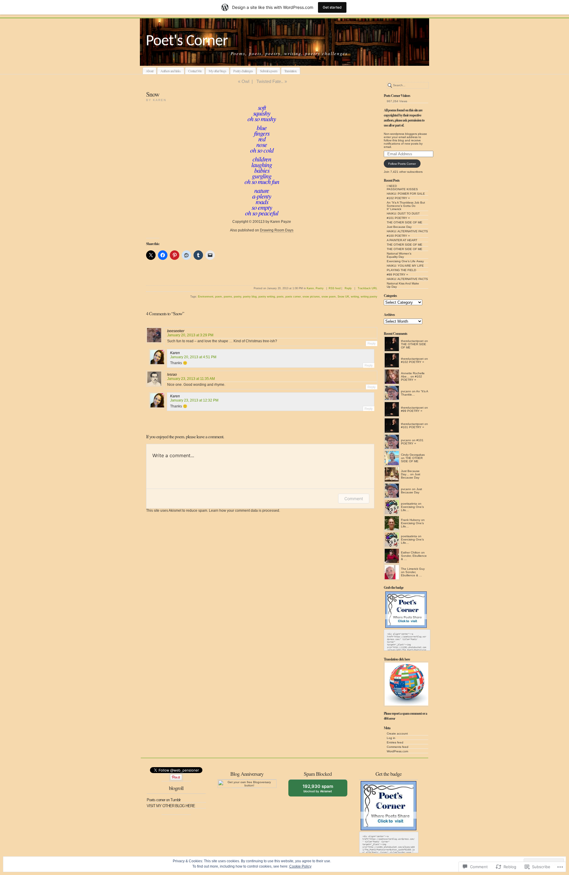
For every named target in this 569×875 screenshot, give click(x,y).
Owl (245, 81)
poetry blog (250, 296)
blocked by (322, 789)
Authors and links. (170, 70)
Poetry (320, 288)
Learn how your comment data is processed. (244, 510)
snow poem (329, 296)
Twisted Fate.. (269, 81)
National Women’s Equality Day (399, 255)
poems (228, 296)
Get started (332, 7)
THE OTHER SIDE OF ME (404, 222)
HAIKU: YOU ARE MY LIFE (405, 265)
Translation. (290, 70)
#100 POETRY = (398, 235)
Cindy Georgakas (413, 454)
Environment (205, 296)
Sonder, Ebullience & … (411, 573)
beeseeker (175, 331)
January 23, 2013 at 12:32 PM (194, 400)
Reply (348, 288)
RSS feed (335, 288)
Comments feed (397, 746)
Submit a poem (268, 70)
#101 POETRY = (398, 218)
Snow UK (343, 296)
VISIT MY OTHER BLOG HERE (171, 806)
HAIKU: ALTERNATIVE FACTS (407, 231)
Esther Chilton (410, 552)
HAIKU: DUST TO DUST (403, 213)
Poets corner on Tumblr (163, 800)
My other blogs (217, 70)
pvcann (406, 391)
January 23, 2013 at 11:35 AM (191, 379)
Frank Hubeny (410, 520)
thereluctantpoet (412, 341)
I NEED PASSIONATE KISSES (402, 187)
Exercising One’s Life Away (405, 261)
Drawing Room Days (276, 230)
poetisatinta (409, 503)
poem (218, 296)
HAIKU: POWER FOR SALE (406, 193)
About (149, 70)
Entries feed (395, 742)
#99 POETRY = (397, 274)
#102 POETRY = (398, 198)
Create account (397, 733)
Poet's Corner (187, 41)
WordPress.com (397, 751)
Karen (310, 288)
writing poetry (369, 296)
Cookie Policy (300, 866)
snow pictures (311, 296)
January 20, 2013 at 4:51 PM (193, 357)
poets (280, 296)
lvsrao (172, 374)
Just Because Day (399, 226)
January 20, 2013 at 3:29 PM (190, 335)
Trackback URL (367, 288)
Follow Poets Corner (402, 163)
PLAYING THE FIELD (401, 270)
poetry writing (266, 296)
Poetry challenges (243, 70)
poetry (237, 296)
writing (355, 296)
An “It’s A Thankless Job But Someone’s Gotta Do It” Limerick (406, 206)
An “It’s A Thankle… (414, 393)
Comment (353, 498)
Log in (391, 738)
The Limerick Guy (413, 568)
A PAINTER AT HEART (402, 240)
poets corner (293, 296)
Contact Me (195, 70)
